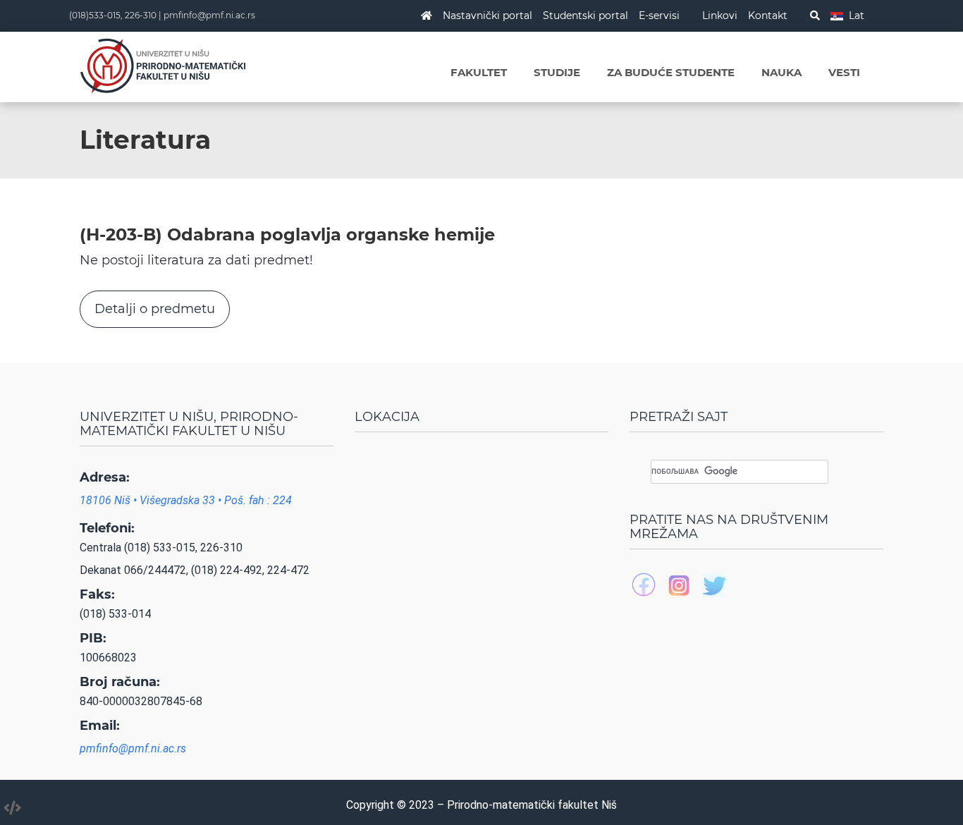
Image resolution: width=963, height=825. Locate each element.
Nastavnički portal (487, 15)
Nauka (781, 72)
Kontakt (767, 15)
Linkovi (719, 15)
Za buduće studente (671, 72)
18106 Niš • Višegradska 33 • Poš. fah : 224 (186, 500)
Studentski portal (585, 15)
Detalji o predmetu (154, 309)
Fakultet (478, 72)
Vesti (844, 72)
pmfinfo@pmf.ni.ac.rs (209, 15)
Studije (557, 72)
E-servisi (659, 15)
